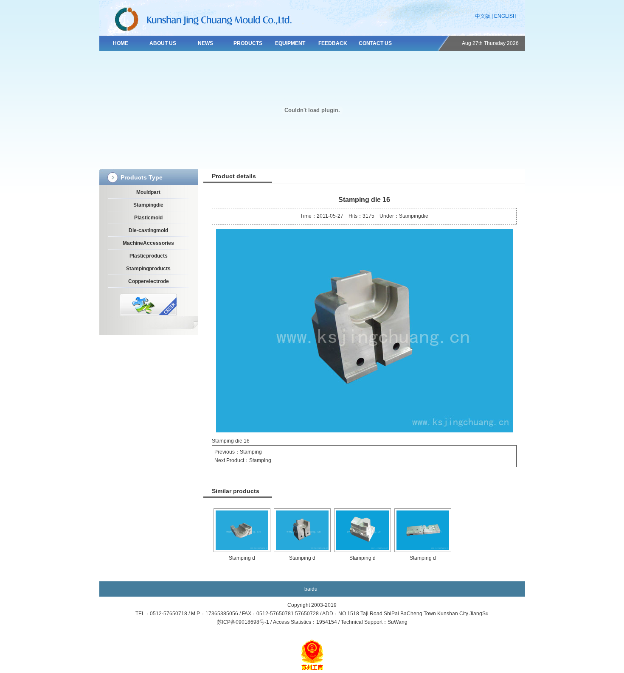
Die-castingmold (148, 230)
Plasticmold (148, 218)
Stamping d (242, 558)
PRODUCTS (247, 43)
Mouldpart (148, 192)
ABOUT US (162, 43)
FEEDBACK (332, 43)
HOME (120, 43)
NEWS (205, 43)
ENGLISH (505, 16)
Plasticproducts (148, 256)
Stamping (251, 452)
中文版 (482, 16)
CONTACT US (375, 43)
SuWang (398, 622)
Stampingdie (148, 205)
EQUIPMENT (290, 43)
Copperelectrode (148, 281)
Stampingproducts (148, 269)
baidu (311, 589)
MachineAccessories (148, 243)
